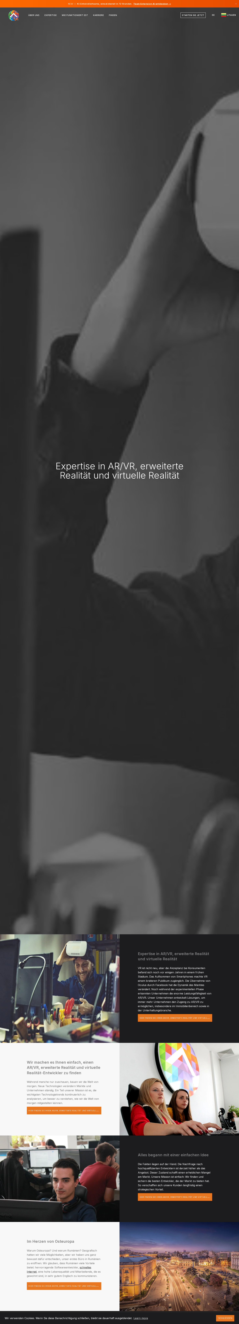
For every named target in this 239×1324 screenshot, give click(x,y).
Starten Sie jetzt (193, 15)
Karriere (98, 15)
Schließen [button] (225, 1318)
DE (213, 15)
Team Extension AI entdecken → (152, 3)
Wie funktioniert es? (75, 15)
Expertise (51, 15)
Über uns (34, 15)
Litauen (231, 15)
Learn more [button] (140, 1318)
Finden (113, 15)
